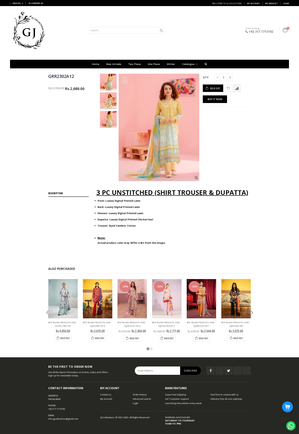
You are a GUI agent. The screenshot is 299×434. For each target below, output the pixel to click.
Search (161, 30)
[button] (148, 349)
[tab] (68, 193)
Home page (76, 322)
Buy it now (215, 99)
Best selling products (59, 322)
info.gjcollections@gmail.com (63, 418)
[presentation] (47, 312)
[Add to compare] (237, 88)
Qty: (206, 77)
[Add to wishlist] (228, 88)
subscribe (190, 370)
